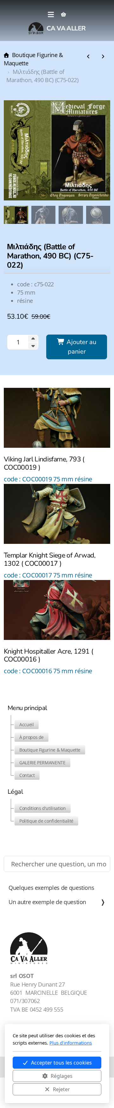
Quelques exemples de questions (51, 887)
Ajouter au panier (80, 347)
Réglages (62, 1075)
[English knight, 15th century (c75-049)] (103, 57)
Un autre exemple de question (47, 902)
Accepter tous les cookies (61, 1062)
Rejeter (61, 1089)
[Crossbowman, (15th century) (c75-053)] (88, 57)
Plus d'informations (70, 1043)
